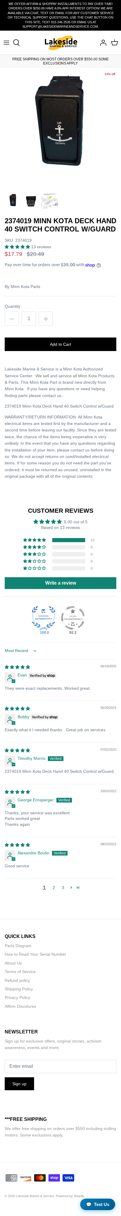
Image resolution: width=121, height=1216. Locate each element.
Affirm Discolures (20, 1006)
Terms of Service (20, 971)
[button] (18, 246)
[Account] (101, 42)
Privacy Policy (17, 997)
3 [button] (63, 887)
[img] (17, 667)
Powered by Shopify (70, 1196)
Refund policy (17, 980)
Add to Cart (60, 344)
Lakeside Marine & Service (35, 1196)
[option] (60, 128)
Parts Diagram (18, 945)
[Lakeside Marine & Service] (60, 43)
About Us (13, 963)
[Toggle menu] (6, 42)
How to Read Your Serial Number (35, 954)
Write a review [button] (60, 582)
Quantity (12, 306)
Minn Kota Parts (25, 286)
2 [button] (54, 887)
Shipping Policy (19, 989)
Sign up (19, 1083)
